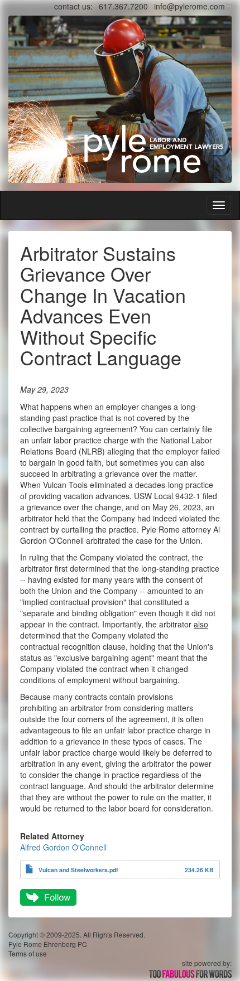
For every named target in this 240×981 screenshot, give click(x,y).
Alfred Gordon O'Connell (63, 847)
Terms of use (27, 953)
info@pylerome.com (189, 6)
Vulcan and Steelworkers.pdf (78, 870)
